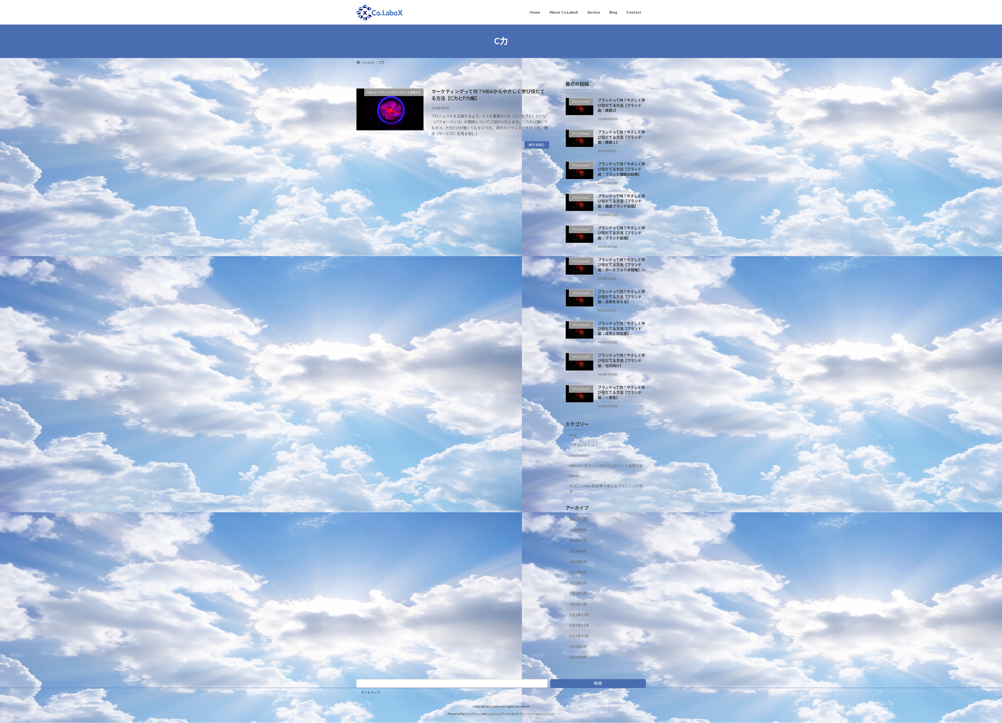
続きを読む (537, 145)
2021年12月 (579, 614)
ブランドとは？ (585, 445)
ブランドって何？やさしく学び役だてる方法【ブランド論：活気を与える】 (621, 296)
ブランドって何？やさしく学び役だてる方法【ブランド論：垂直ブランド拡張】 (621, 200)
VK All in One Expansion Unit (534, 714)
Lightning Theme (499, 714)
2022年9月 (578, 519)
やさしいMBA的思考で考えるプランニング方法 (606, 488)
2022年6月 (578, 551)
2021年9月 (578, 646)
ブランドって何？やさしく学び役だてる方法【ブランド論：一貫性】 (621, 392)
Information (578, 455)
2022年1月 (578, 604)
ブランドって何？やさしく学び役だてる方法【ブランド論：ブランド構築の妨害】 (621, 169)
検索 (598, 683)
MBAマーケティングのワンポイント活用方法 (606, 465)
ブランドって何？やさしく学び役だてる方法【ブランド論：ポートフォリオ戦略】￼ (621, 264)
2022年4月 (578, 572)
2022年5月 (578, 561)
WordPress (473, 714)
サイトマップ (370, 693)
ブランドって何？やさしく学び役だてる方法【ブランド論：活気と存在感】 (621, 328)
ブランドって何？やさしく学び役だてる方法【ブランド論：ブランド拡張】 (621, 232)
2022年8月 (578, 530)
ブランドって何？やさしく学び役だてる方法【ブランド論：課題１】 (621, 137)
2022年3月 (578, 583)
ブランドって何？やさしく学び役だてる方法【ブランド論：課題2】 (621, 105)
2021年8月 (578, 657)
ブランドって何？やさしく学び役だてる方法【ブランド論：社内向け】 (621, 360)
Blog (572, 434)
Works (574, 475)
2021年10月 (579, 636)
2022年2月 (578, 593)
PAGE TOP (975, 696)
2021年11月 (579, 625)
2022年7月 (578, 540)
